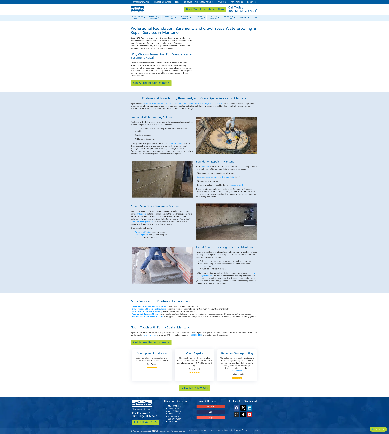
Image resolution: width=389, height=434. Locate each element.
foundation (205, 166)
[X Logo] (243, 408)
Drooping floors (141, 234)
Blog (177, 2)
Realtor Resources (162, 2)
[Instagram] (236, 414)
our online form (149, 335)
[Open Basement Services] (159, 18)
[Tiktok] (243, 414)
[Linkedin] (249, 408)
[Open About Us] (249, 18)
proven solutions (175, 143)
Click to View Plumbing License (172, 431)
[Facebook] (236, 408)
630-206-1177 (196, 335)
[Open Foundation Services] (144, 18)
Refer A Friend (237, 2)
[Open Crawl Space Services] (176, 18)
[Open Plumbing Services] (190, 18)
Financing (222, 2)
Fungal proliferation (143, 232)
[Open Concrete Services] (218, 18)
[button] (237, 370)
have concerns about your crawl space (205, 103)
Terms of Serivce (242, 430)
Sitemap (255, 430)
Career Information (141, 2)
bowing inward (236, 185)
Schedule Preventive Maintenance (198, 2)
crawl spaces (140, 214)
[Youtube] (249, 414)
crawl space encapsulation (142, 221)
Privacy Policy (227, 430)
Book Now (251, 2)
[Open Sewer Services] (204, 18)
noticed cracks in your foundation (171, 103)
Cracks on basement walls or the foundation (216, 177)
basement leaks (149, 103)
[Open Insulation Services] (234, 18)
